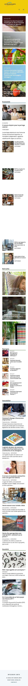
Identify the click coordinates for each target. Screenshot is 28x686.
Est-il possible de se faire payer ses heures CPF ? (13, 598)
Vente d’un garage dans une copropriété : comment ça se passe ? (12, 534)
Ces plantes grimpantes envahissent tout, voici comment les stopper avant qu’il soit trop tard (13, 41)
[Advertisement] (20, 152)
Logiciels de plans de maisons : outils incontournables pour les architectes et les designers (13, 448)
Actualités (7, 18)
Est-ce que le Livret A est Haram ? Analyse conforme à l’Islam (16, 385)
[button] (19, 9)
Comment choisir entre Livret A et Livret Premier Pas (15, 377)
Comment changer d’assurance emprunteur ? (13, 419)
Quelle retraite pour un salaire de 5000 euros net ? (13, 340)
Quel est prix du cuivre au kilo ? (18, 195)
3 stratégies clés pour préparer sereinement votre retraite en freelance (13, 289)
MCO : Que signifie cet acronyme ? (13, 570)
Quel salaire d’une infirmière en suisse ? (20, 258)
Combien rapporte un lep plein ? (15, 369)
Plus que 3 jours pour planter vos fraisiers (14, 92)
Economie (5, 123)
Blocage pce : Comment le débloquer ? (14, 354)
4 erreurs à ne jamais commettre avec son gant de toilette (13, 477)
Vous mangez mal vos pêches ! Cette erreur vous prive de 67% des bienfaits (14, 59)
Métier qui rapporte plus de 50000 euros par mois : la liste (20, 244)
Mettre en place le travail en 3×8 (19, 169)
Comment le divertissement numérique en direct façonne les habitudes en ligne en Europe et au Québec (14, 23)
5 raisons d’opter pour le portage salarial (13, 126)
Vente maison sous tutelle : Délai (13, 505)
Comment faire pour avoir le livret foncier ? (16, 393)
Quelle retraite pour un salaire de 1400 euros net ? (13, 315)
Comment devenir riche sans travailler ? (16, 362)
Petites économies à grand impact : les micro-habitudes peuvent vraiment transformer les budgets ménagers (14, 74)
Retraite (6, 285)
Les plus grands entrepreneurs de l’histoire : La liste (19, 143)
